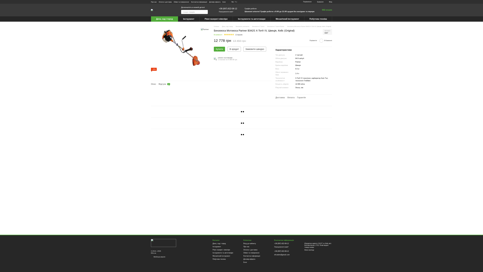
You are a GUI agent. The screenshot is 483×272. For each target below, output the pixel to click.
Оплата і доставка (165, 2)
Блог (224, 2)
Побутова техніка (318, 19)
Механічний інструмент (287, 19)
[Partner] (204, 29)
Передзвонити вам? (226, 12)
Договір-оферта (214, 2)
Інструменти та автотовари (251, 19)
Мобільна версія (159, 257)
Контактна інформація (199, 2)
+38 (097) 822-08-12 (228, 9)
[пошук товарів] (206, 12)
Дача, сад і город (164, 19)
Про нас (154, 2)
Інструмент (188, 19)
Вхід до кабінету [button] (249, 243)
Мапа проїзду (309, 250)
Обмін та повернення (181, 2)
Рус (236, 2)
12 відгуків (238, 35)
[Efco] (163, 243)
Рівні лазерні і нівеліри (216, 19)
